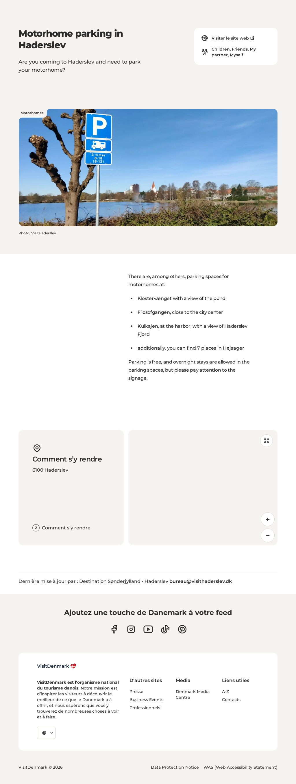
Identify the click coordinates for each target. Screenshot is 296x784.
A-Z (225, 691)
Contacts (231, 699)
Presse (136, 691)
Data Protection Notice (175, 767)
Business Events (146, 699)
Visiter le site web (230, 38)
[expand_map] (266, 440)
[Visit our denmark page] (114, 629)
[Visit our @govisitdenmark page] (165, 629)
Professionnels (145, 707)
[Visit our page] (131, 629)
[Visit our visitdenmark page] (148, 629)
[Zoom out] (268, 535)
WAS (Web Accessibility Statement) (241, 767)
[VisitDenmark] (57, 666)
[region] (203, 487)
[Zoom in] (268, 519)
